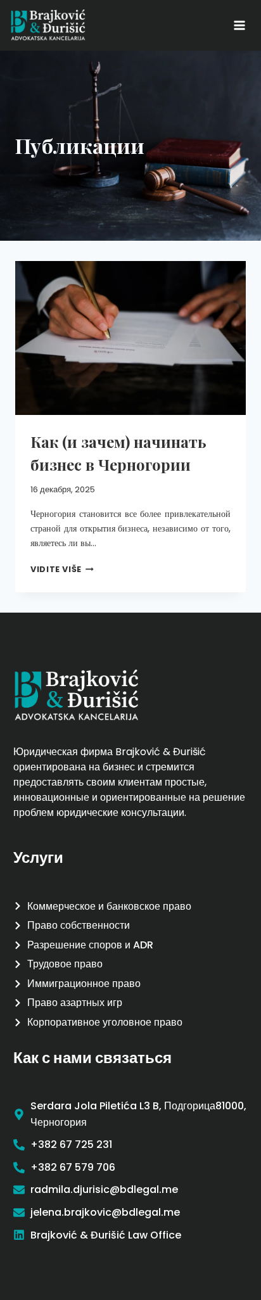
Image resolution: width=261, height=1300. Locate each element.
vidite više (62, 569)
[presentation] (130, 338)
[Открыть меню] (239, 25)
